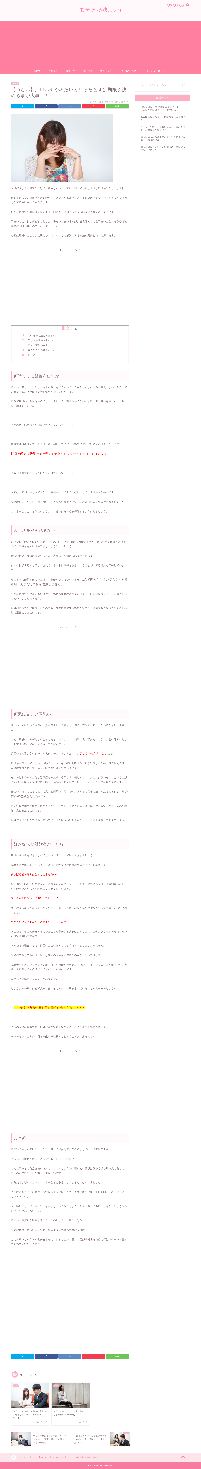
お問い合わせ (129, 70)
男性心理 (70, 70)
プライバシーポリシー (156, 70)
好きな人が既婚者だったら (43, 349)
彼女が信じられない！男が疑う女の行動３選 (163, 118)
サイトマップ (107, 70)
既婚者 (37, 70)
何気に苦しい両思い (39, 345)
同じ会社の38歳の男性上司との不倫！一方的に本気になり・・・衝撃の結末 (162, 108)
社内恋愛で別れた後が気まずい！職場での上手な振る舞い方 (163, 138)
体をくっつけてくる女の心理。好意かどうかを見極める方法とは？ (163, 128)
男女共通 (53, 70)
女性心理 (87, 70)
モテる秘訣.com (100, 9)
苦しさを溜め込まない (40, 340)
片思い (15, 83)
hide (75, 329)
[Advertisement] (100, 43)
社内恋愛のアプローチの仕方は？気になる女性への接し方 (163, 148)
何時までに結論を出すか (41, 335)
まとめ (31, 354)
